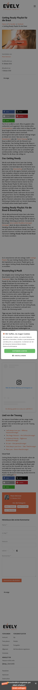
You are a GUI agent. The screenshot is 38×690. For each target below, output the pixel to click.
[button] (19, 685)
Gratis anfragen (19, 688)
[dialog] (19, 345)
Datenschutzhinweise (10, 346)
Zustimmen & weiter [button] (19, 351)
